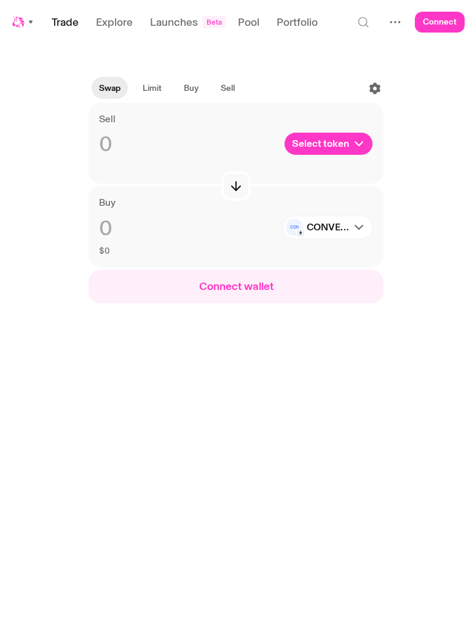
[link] (152, 88)
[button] (23, 22)
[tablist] (167, 88)
